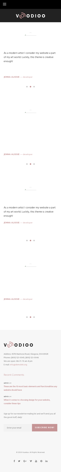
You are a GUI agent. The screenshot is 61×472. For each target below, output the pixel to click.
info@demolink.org (18, 364)
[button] (27, 86)
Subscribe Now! (44, 427)
